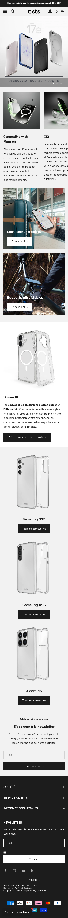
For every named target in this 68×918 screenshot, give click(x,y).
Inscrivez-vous (34, 766)
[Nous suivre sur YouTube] (23, 870)
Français (32, 879)
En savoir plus (19, 241)
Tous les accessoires (34, 528)
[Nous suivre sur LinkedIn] (32, 870)
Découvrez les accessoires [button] (27, 437)
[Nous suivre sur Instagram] (14, 870)
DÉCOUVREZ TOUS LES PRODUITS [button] (34, 80)
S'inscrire (34, 859)
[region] (34, 51)
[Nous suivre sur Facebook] (5, 870)
